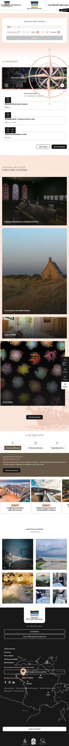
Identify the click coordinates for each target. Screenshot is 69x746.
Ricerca (34, 38)
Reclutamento (9, 662)
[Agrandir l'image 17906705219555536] (17, 588)
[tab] (12, 446)
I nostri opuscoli (9, 649)
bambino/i (53, 32)
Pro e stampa (8, 656)
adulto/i (33, 32)
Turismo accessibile (11, 659)
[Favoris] (57, 5)
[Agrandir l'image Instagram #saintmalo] (17, 554)
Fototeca (7, 652)
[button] (54, 5)
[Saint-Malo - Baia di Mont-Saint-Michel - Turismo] (34, 5)
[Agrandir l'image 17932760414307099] (43, 580)
